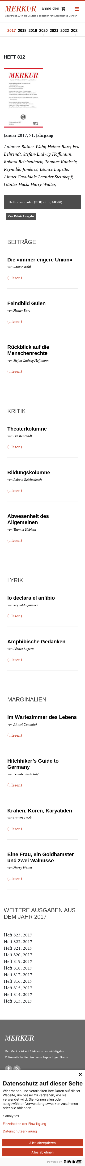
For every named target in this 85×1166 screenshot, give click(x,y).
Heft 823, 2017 (18, 934)
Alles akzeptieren (42, 1143)
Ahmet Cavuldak (20, 176)
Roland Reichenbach (23, 161)
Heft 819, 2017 (18, 961)
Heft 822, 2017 (18, 941)
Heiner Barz (58, 146)
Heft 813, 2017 (18, 1001)
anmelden (50, 8)
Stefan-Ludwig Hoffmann (47, 154)
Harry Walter (42, 184)
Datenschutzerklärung (20, 1131)
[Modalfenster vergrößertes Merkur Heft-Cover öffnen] (23, 98)
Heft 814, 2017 (18, 994)
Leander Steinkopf (55, 176)
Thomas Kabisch (60, 161)
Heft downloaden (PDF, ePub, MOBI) (35, 202)
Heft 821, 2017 (18, 948)
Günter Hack (16, 184)
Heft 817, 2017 (18, 974)
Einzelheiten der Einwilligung (24, 1124)
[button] (76, 9)
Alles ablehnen (42, 1152)
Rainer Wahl (33, 146)
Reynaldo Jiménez (20, 169)
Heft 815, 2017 (18, 987)
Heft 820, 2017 (18, 954)
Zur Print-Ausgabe (21, 216)
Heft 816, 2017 (18, 981)
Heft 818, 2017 (18, 968)
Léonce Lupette (54, 169)
